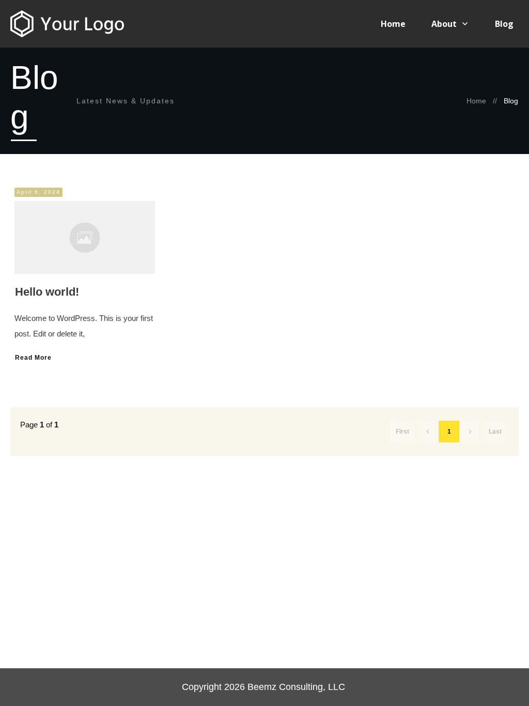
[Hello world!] (84, 237)
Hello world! (47, 291)
